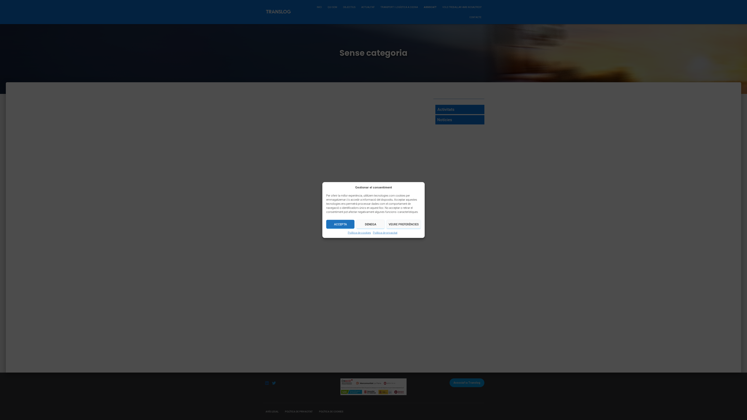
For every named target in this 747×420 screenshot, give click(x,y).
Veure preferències (404, 224)
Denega (370, 224)
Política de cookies (359, 232)
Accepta (340, 224)
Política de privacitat (385, 232)
